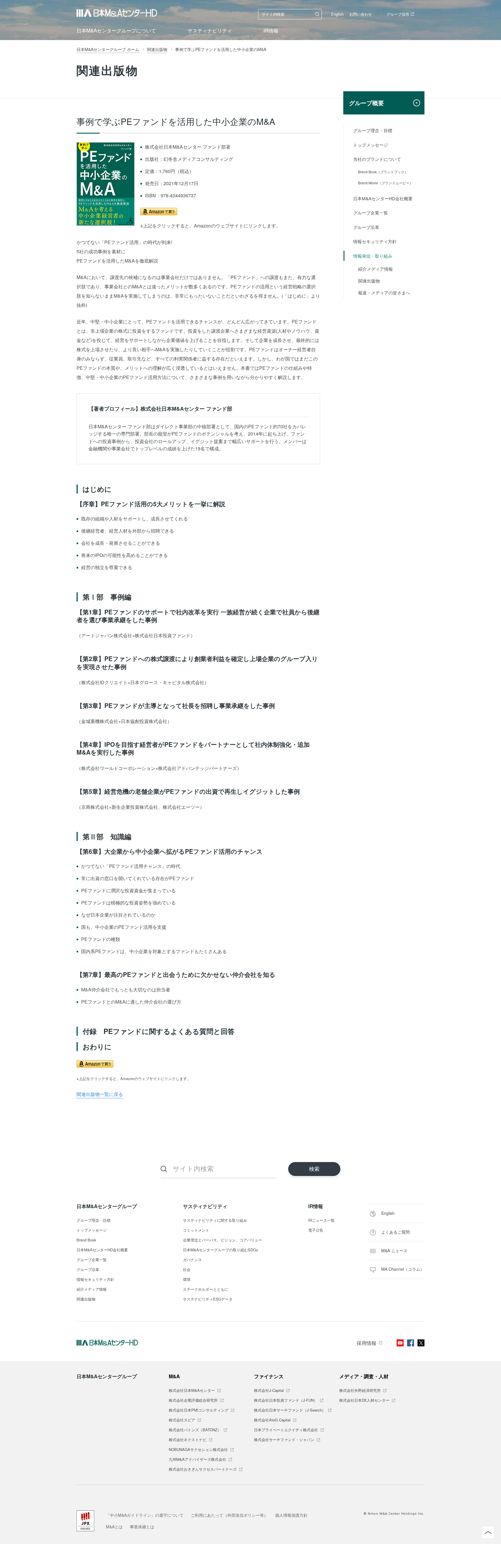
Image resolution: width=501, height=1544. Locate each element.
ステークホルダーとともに (205, 1289)
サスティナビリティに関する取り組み (215, 1220)
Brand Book (86, 1240)
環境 (186, 1279)
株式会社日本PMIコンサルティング (198, 1410)
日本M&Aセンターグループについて (116, 30)
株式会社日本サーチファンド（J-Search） (290, 1410)
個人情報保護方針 (291, 1515)
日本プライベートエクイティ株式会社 (286, 1430)
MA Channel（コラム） (402, 1269)
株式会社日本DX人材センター (364, 1400)
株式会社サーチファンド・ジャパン (284, 1440)
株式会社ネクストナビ (187, 1440)
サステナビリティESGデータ (208, 1299)
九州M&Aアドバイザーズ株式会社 (197, 1459)
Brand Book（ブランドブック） (383, 171)
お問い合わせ (360, 14)
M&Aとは (114, 1527)
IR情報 (271, 30)
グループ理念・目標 (372, 130)
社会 (186, 1270)
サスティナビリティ (210, 30)
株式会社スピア (182, 1420)
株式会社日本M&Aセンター (192, 1390)
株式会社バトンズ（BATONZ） (195, 1430)
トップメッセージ (370, 145)
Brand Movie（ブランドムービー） (385, 182)
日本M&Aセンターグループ (107, 1206)
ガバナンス (192, 1260)
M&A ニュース (394, 1250)
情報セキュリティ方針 (375, 241)
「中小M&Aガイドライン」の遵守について (145, 1515)
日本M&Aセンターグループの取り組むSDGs (220, 1250)
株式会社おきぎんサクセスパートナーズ (203, 1469)
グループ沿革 (366, 227)
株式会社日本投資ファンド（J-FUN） (285, 1400)
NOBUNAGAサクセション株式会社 (198, 1450)
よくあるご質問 (395, 1232)
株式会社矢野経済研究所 (360, 1390)
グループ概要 (366, 103)
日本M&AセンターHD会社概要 (383, 198)
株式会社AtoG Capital (272, 1420)
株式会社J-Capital (269, 1390)
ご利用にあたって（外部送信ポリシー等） (229, 1515)
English (337, 14)
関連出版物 (369, 281)
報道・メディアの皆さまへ (384, 293)
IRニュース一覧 (321, 1220)
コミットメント (196, 1230)
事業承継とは (142, 1527)
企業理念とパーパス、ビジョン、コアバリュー (222, 1240)
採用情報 (366, 1342)
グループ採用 (397, 14)
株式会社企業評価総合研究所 (193, 1400)
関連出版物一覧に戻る (100, 1094)
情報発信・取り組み (372, 256)
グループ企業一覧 (370, 213)
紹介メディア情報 (375, 269)
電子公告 (315, 1230)
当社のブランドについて (377, 159)
